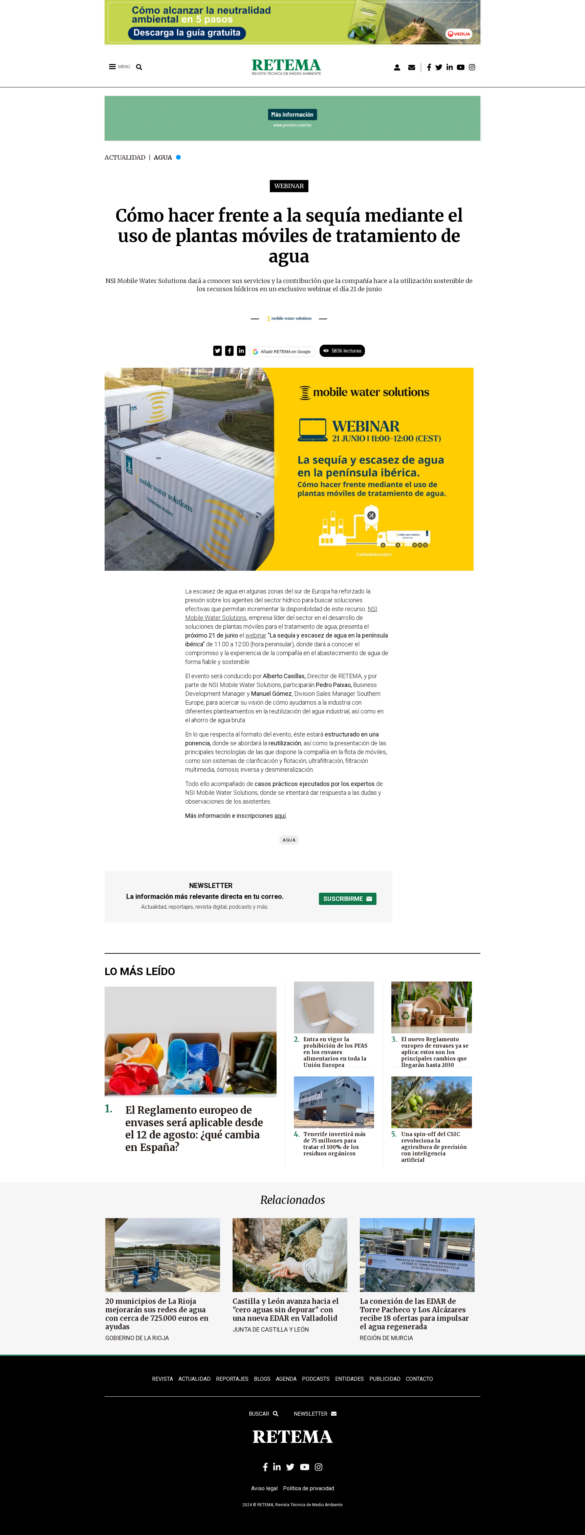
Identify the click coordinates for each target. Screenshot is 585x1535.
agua (289, 840)
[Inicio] (289, 67)
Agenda (286, 1379)
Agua (163, 157)
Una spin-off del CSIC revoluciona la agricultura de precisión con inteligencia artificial (434, 1147)
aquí (280, 815)
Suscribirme (343, 898)
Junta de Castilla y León (271, 1329)
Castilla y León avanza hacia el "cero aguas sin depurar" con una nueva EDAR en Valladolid (286, 1309)
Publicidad (384, 1379)
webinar (255, 635)
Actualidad (125, 157)
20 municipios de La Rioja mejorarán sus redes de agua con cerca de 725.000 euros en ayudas (157, 1314)
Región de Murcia (386, 1337)
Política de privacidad (308, 1488)
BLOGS (262, 1379)
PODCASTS (316, 1379)
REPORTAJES (232, 1379)
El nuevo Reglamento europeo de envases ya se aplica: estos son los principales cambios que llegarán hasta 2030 (435, 1052)
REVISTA (162, 1379)
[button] (217, 351)
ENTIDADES (349, 1379)
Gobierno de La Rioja (137, 1337)
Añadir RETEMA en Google (286, 351)
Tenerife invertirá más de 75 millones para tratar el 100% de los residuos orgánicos (334, 1144)
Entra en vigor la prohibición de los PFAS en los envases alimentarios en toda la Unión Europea (335, 1052)
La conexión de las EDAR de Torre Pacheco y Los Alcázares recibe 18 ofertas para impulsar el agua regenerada (414, 1314)
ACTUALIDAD (194, 1379)
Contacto (419, 1379)
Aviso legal (264, 1488)
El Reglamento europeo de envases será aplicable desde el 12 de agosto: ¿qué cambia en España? (194, 1129)
